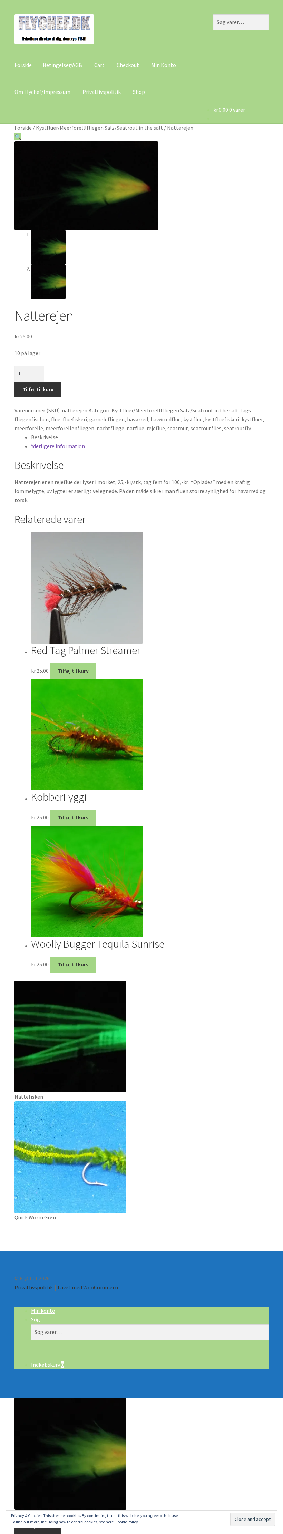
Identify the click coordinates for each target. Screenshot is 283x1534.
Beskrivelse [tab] (44, 437)
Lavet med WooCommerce (89, 1287)
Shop (139, 91)
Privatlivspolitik (101, 91)
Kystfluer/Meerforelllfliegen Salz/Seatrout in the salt (99, 127)
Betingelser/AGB (62, 64)
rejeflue (156, 428)
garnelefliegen (107, 419)
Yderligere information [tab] (58, 446)
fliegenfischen (31, 419)
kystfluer (252, 419)
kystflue (193, 419)
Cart (99, 64)
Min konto (43, 1310)
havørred (137, 419)
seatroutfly (237, 428)
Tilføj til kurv (37, 389)
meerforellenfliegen (70, 428)
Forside (23, 64)
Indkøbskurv (47, 1364)
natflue (135, 428)
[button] (17, 136)
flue (55, 419)
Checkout (128, 64)
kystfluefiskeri (222, 419)
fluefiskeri (75, 419)
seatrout (177, 428)
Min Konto (163, 64)
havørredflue (165, 419)
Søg (35, 1319)
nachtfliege (110, 428)
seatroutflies (206, 428)
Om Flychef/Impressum (42, 91)
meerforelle (28, 428)
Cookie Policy (126, 1521)
